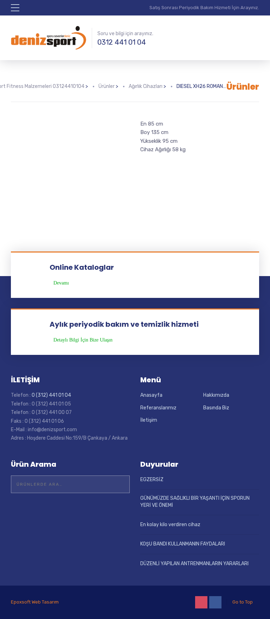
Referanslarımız (158, 408)
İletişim (148, 420)
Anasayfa (151, 395)
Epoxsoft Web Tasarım (35, 602)
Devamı (61, 283)
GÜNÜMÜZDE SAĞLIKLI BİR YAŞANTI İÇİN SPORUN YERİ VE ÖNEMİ (195, 501)
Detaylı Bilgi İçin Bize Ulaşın (82, 340)
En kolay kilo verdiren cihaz (170, 525)
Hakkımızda (216, 395)
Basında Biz (216, 408)
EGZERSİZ (151, 480)
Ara (119, 484)
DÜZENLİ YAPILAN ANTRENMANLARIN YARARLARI (194, 564)
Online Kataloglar (82, 267)
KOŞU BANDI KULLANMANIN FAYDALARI (182, 544)
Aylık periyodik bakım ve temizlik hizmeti (124, 324)
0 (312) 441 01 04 (51, 395)
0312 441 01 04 (121, 42)
